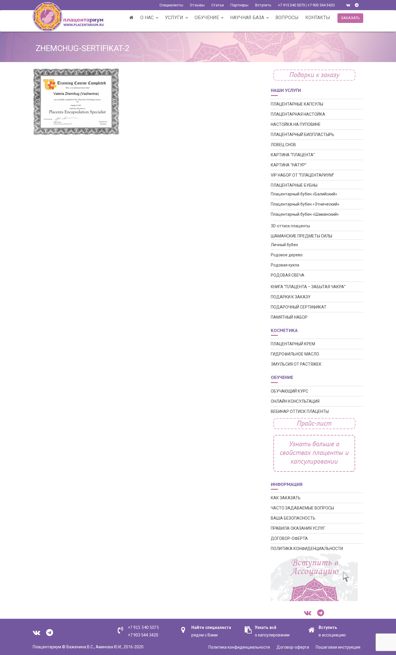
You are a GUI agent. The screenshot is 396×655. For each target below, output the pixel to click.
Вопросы (287, 17)
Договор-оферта (293, 647)
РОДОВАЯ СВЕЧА (287, 275)
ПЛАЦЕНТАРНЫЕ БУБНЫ (294, 185)
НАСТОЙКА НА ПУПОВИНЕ (296, 124)
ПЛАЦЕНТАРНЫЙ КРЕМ (293, 344)
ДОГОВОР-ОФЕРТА (289, 538)
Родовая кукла (285, 265)
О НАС (147, 17)
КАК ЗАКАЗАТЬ (286, 498)
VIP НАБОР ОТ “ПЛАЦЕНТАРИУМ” (302, 175)
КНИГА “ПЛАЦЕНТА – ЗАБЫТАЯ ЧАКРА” (308, 286)
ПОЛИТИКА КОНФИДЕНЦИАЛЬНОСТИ (307, 548)
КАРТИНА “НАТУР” (288, 165)
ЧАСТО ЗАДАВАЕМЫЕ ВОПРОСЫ (302, 508)
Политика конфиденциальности (239, 647)
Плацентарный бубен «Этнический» (305, 204)
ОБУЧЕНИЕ (207, 17)
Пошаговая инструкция (338, 647)
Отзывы (197, 5)
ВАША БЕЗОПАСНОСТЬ (293, 518)
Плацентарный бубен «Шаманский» (305, 214)
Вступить (263, 5)
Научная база (247, 17)
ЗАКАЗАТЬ (350, 18)
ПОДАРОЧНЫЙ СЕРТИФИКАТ (298, 307)
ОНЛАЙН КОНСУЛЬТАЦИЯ (295, 401)
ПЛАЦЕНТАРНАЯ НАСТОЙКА (298, 114)
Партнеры (239, 5)
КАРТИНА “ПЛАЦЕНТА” (293, 155)
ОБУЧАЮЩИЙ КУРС (289, 391)
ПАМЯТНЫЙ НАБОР (289, 317)
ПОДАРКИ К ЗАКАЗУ (290, 297)
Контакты (317, 17)
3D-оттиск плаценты (290, 226)
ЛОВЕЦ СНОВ (283, 144)
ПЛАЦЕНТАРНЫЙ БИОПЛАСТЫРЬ (302, 134)
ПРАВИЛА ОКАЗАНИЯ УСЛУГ (298, 528)
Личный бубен (284, 244)
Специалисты (171, 5)
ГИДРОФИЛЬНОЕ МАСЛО (295, 354)
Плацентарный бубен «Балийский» (304, 194)
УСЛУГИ (174, 17)
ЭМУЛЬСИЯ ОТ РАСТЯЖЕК (296, 364)
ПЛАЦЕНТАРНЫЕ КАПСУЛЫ (297, 104)
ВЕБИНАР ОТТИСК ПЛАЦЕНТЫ (300, 411)
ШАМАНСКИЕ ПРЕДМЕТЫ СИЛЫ (301, 236)
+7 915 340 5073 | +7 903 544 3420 (306, 5)
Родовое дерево (287, 255)
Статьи (217, 5)
